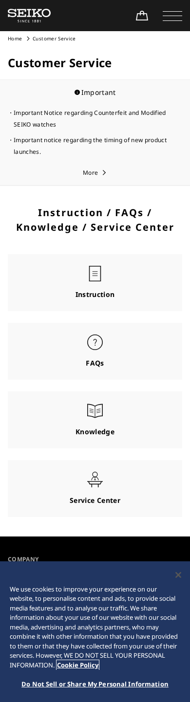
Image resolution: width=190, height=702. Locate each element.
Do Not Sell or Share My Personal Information (95, 684)
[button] (172, 15)
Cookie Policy (77, 665)
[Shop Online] (142, 15)
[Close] (178, 575)
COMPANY (23, 559)
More (90, 172)
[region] (95, 631)
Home (15, 38)
